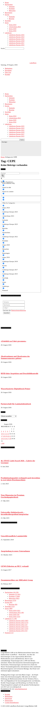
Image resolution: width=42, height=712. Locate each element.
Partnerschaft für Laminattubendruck (16, 404)
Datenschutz (9, 700)
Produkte (12, 8)
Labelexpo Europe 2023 (16, 37)
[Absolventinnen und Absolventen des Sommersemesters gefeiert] (6, 352)
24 (2, 438)
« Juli (2, 443)
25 (4, 438)
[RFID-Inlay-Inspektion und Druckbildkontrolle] (6, 370)
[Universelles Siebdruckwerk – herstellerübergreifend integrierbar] (6, 508)
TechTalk (8, 20)
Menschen (12, 10)
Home (7, 2)
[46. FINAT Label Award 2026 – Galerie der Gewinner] (6, 457)
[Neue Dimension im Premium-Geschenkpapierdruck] (6, 491)
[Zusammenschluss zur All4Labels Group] (6, 576)
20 (8, 436)
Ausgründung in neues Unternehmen (15, 551)
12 (6, 434)
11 (4, 434)
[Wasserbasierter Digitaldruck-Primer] (6, 385)
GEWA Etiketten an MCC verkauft (15, 566)
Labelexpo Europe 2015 (16, 45)
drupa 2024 (12, 25)
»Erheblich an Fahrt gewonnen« (13, 341)
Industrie (12, 6)
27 (8, 438)
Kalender (12, 16)
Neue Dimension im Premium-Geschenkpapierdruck (13, 496)
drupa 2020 (12, 29)
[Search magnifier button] (3, 175)
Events (7, 14)
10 (2, 434)
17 (2, 436)
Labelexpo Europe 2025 (16, 35)
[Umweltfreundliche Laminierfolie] (6, 532)
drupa (7, 23)
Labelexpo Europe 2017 (16, 43)
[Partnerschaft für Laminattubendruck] (6, 400)
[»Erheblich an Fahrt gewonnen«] (6, 337)
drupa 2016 (12, 31)
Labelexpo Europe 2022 (16, 39)
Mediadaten (8, 68)
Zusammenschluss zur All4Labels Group (17, 580)
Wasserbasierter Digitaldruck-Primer (15, 389)
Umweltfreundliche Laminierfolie (14, 536)
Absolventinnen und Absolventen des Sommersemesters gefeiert (15, 357)
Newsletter (8, 70)
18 (4, 436)
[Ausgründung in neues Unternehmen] (6, 547)
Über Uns (8, 72)
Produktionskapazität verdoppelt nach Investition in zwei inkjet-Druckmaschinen (20, 479)
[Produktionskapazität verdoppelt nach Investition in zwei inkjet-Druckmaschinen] (6, 474)
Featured (9, 633)
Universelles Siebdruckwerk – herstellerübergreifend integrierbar (15, 513)
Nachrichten (9, 4)
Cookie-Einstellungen (12, 702)
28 (10, 438)
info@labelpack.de (21, 689)
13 (8, 434)
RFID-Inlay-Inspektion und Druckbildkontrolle (19, 373)
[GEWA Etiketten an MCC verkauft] (6, 562)
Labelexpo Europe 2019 (16, 41)
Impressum (8, 698)
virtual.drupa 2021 (15, 27)
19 (6, 436)
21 (10, 436)
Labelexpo (8, 33)
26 (6, 438)
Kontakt (7, 74)
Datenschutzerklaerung (18, 310)
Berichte (11, 18)
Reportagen (8, 12)
